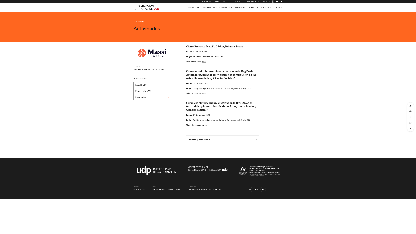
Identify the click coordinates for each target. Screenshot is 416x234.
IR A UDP (236, 1)
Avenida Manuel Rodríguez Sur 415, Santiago (205, 189)
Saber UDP (220, 1)
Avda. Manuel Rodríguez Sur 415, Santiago (148, 69)
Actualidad (278, 7)
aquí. (204, 125)
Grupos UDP (253, 7)
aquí (204, 62)
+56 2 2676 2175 (139, 189)
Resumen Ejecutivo (256, 1)
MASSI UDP (140, 21)
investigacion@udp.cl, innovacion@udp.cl (167, 189)
